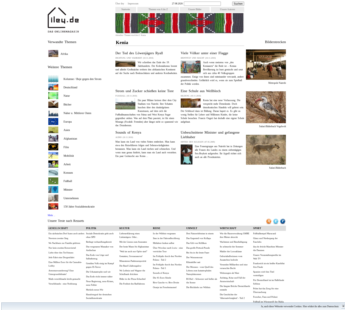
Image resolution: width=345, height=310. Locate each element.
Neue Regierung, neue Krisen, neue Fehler (100, 283)
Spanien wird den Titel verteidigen (263, 274)
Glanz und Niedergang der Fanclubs (265, 240)
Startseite (125, 9)
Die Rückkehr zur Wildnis (198, 287)
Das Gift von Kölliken (196, 243)
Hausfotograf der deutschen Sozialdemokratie (99, 296)
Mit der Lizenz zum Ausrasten (133, 242)
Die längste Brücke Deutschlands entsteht (235, 288)
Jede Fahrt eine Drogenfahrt (61, 257)
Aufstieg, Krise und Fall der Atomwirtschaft (232, 279)
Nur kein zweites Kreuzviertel (62, 248)
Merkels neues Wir (94, 289)
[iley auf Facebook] (283, 223)
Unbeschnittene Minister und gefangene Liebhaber (210, 134)
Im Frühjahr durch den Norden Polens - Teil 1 (167, 266)
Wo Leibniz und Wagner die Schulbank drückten (132, 272)
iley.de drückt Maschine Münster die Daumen (268, 248)
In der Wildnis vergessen (164, 233)
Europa (67, 121)
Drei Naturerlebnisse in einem (200, 233)
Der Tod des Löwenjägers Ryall (139, 53)
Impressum (133, 3)
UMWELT (191, 228)
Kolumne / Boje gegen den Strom (82, 79)
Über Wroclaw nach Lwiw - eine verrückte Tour (168, 250)
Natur (66, 95)
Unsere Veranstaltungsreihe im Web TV (267, 257)
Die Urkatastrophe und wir (98, 272)
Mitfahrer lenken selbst (163, 243)
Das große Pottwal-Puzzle (198, 248)
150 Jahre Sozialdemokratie (79, 206)
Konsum (68, 172)
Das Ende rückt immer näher (99, 276)
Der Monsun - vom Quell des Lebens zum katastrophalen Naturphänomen (199, 270)
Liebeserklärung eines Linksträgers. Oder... (129, 235)
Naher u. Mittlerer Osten (77, 113)
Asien (66, 130)
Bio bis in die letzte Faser (197, 252)
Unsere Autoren (227, 9)
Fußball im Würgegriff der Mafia (268, 301)
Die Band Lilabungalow (130, 266)
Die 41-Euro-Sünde (162, 278)
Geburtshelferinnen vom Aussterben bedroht (231, 258)
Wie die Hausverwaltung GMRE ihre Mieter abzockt (234, 235)
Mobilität (68, 155)
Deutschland (70, 87)
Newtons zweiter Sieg (58, 238)
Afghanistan (70, 138)
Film (66, 147)
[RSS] (269, 223)
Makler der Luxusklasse (231, 251)
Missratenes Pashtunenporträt (132, 261)
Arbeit (67, 164)
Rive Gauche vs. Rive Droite (166, 282)
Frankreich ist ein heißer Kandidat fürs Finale (269, 265)
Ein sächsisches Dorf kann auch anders (66, 233)
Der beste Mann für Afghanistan (134, 246)
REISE (156, 228)
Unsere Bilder (194, 9)
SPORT (257, 228)
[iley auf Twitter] (276, 223)
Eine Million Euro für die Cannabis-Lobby (65, 264)
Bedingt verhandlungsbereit (99, 242)
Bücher (67, 104)
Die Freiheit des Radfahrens (132, 283)
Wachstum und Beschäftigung (233, 242)
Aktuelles (119, 35)
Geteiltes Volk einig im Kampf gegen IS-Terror (100, 265)
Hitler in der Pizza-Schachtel (132, 279)
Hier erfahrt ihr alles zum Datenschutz (321, 306)
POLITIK (91, 228)
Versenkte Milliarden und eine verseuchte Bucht (234, 266)
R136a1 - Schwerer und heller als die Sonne (201, 281)
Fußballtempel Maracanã (264, 233)
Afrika (64, 53)
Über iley (119, 3)
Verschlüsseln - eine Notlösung (63, 283)
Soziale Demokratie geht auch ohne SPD (100, 235)
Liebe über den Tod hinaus (61, 252)
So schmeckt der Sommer (231, 246)
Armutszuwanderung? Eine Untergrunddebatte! (61, 272)
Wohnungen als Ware (229, 273)
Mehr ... (51, 215)
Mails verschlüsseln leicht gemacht (64, 279)
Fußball (67, 181)
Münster (68, 189)
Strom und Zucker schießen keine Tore (144, 91)
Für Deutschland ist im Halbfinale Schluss (268, 282)
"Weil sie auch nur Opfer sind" (133, 251)
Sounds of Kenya (128, 132)
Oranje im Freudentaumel (164, 287)
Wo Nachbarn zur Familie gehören (64, 243)
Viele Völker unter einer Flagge (204, 53)
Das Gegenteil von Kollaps (198, 238)
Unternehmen (71, 198)
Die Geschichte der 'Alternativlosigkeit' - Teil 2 (232, 296)
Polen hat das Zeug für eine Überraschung (266, 290)
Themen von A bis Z (158, 9)
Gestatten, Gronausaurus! (131, 256)
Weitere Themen (60, 67)
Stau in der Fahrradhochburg (166, 238)
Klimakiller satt (193, 262)
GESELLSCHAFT (58, 228)
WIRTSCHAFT (228, 228)
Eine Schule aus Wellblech (201, 91)
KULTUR (124, 228)
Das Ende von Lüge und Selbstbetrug (97, 257)
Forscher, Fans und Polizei (265, 297)
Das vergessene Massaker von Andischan (99, 248)
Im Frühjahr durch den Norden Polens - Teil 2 (167, 258)
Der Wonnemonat (194, 257)
